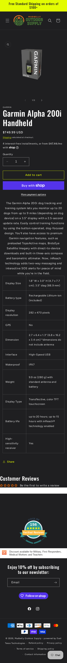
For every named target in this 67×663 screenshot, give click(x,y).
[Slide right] (42, 100)
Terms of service (25, 649)
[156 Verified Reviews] (33, 545)
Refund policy (36, 643)
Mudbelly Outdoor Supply (28, 638)
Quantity (8, 154)
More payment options (33, 194)
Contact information (35, 654)
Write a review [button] (33, 490)
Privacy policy (54, 643)
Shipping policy (45, 649)
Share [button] (11, 461)
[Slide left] (25, 100)
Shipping (7, 137)
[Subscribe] (55, 582)
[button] (7, 21)
